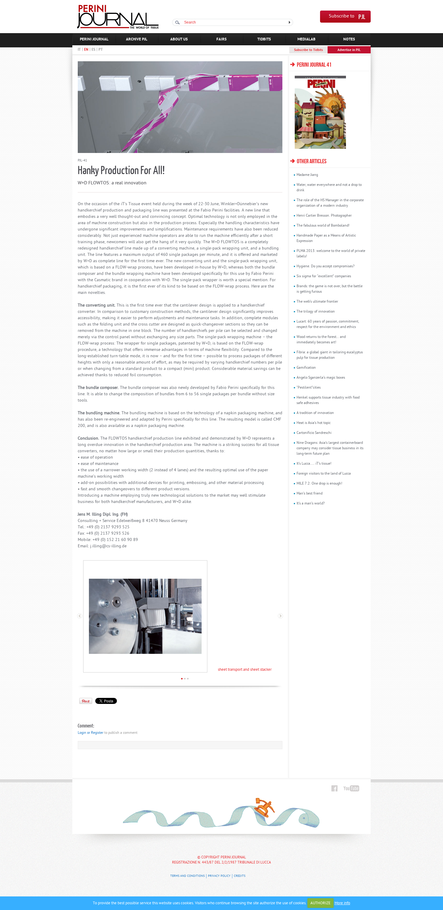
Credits (239, 876)
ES (93, 49)
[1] (182, 678)
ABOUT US (179, 39)
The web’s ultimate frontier (317, 301)
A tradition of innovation (315, 413)
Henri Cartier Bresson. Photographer (324, 215)
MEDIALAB (306, 39)
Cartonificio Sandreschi (314, 433)
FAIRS (221, 39)
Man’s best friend (309, 493)
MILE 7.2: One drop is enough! (319, 483)
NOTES (349, 39)
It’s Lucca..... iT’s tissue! (314, 463)
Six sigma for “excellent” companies (324, 276)
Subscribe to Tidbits (308, 50)
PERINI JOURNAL (94, 39)
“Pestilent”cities (309, 387)
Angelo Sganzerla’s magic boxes (321, 377)
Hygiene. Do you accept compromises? (325, 266)
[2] (185, 678)
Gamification (306, 367)
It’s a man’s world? (311, 503)
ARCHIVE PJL (136, 39)
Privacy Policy (219, 876)
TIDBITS (264, 39)
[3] (188, 678)
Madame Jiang (307, 175)
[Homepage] (118, 27)
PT (101, 49)
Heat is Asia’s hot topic (314, 423)
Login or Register (90, 732)
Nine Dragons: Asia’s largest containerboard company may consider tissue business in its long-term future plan (330, 448)
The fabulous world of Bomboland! (323, 225)
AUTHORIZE (320, 903)
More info (342, 903)
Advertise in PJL (349, 50)
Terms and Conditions (187, 876)
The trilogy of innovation (316, 311)
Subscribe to (341, 16)
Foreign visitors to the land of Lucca (324, 473)
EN (86, 49)
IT (79, 49)
